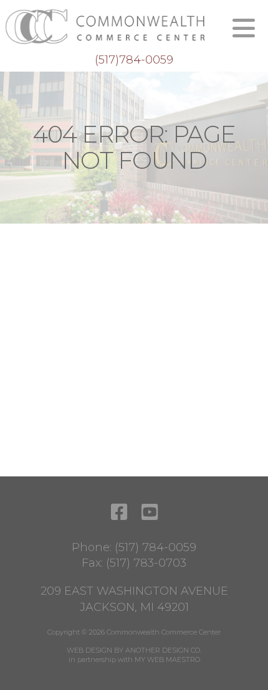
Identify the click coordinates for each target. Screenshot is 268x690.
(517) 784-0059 (155, 547)
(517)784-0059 (134, 59)
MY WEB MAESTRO (167, 659)
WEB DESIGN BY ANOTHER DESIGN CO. (134, 650)
